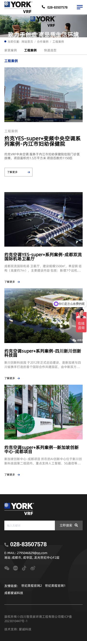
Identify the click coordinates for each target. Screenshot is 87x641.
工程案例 (58, 41)
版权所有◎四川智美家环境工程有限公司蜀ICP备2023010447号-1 (38, 618)
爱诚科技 (25, 629)
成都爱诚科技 (13, 593)
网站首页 (27, 41)
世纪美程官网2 (31, 585)
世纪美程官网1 (55, 585)
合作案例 (43, 41)
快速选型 (50, 50)
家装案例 (10, 50)
